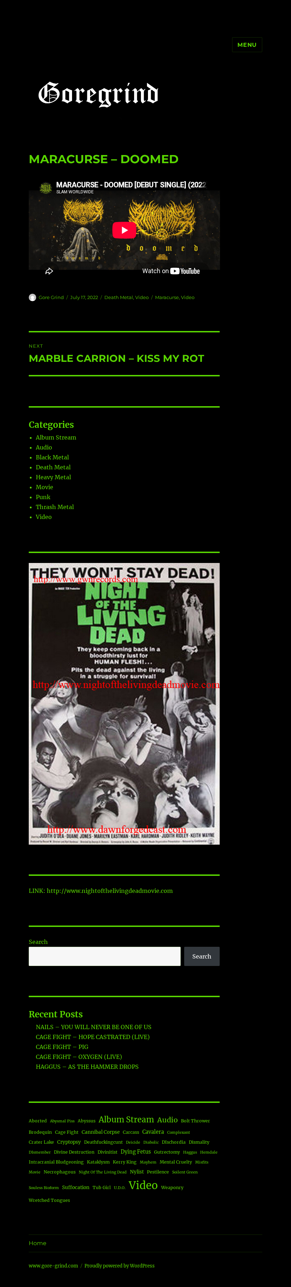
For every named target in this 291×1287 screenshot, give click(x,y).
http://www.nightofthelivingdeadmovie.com (110, 890)
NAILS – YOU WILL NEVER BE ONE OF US (94, 1027)
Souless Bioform (44, 1188)
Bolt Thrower (195, 1120)
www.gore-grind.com (53, 1266)
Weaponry (172, 1187)
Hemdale (209, 1152)
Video (142, 297)
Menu (247, 45)
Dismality (199, 1142)
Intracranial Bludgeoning (56, 1162)
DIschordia (174, 1142)
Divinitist (107, 1152)
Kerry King (125, 1162)
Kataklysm (98, 1162)
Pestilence (158, 1172)
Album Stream (56, 437)
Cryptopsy (69, 1142)
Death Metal (118, 297)
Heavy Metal (53, 477)
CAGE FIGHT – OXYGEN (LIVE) (79, 1056)
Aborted (38, 1120)
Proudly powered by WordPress (119, 1266)
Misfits (201, 1162)
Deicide (133, 1142)
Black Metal (52, 457)
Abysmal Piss (62, 1121)
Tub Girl (102, 1187)
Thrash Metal (55, 506)
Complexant (178, 1132)
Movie (44, 487)
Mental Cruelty (176, 1162)
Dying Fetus (136, 1152)
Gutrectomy (167, 1152)
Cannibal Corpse (101, 1132)
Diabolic (151, 1142)
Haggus (190, 1152)
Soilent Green (185, 1172)
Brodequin (40, 1132)
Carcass (131, 1132)
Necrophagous (60, 1172)
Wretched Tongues (49, 1200)
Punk (43, 497)
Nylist (137, 1172)
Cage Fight (66, 1132)
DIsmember (40, 1152)
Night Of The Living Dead (103, 1172)
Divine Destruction (74, 1152)
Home (37, 1243)
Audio (44, 447)
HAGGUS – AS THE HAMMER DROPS (87, 1066)
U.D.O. (120, 1188)
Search (38, 941)
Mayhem (148, 1162)
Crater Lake (41, 1142)
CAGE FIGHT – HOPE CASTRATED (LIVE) (93, 1036)
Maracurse (167, 297)
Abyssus (86, 1120)
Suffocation (75, 1187)
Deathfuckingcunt (103, 1142)
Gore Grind (51, 297)
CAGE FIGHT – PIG (62, 1046)
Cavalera (153, 1132)
